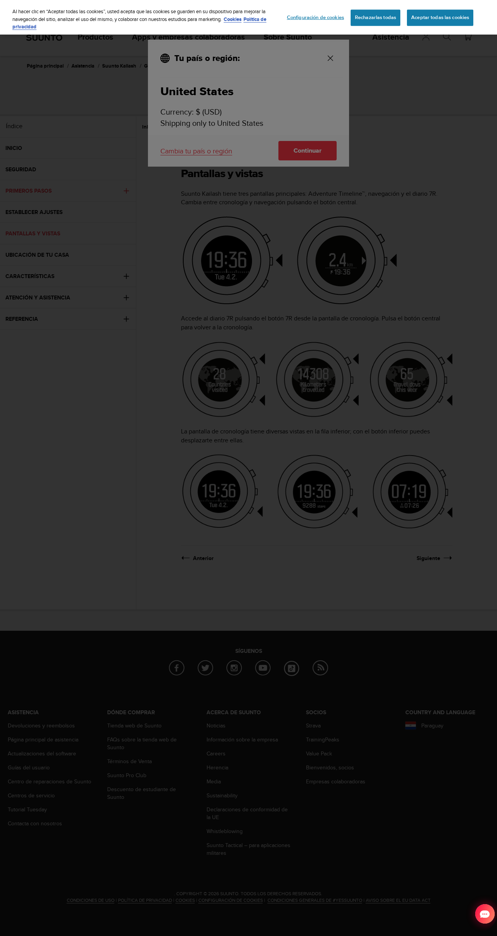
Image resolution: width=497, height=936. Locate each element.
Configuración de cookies (315, 17)
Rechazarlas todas (375, 17)
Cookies (233, 19)
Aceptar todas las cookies (440, 17)
